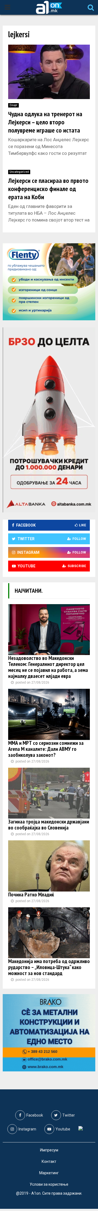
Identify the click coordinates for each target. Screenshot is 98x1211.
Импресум (49, 1150)
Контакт (49, 1161)
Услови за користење (49, 1184)
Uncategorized (19, 171)
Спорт (13, 105)
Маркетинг (49, 1173)
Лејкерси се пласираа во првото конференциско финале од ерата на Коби (48, 188)
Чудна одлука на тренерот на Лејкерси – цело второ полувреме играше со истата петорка (45, 126)
